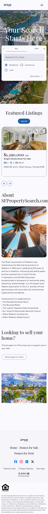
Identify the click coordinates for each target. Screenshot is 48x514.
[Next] (9, 183)
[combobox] (25, 58)
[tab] (16, 48)
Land (11, 70)
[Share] (41, 131)
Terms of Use (9, 468)
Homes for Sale (28, 447)
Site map (40, 468)
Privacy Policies (26, 468)
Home (13, 447)
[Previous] (4, 183)
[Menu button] (41, 5)
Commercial (29, 65)
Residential (13, 65)
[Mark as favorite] (29, 131)
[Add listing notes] (35, 131)
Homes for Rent (24, 453)
